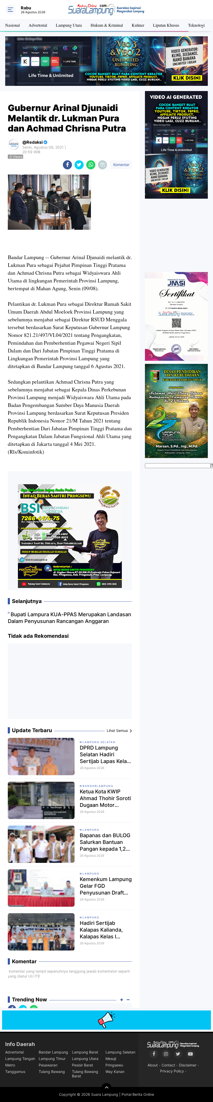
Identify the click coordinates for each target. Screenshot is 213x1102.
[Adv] (176, 144)
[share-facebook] (67, 164)
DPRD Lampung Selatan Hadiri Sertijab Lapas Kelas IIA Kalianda (105, 755)
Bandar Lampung (53, 1052)
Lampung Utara (69, 25)
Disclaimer (187, 1065)
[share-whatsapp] (90, 164)
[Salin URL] (102, 164)
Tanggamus (15, 1071)
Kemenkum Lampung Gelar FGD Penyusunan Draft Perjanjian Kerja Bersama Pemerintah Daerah (106, 886)
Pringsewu (114, 1065)
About (153, 1065)
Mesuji (110, 1058)
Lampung (91, 829)
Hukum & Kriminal (107, 25)
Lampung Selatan (99, 742)
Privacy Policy (172, 1071)
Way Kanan (114, 1071)
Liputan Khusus (166, 25)
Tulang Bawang (52, 1071)
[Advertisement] (70, 683)
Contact (168, 1065)
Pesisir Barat (82, 1065)
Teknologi (196, 25)
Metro (10, 1065)
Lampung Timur (52, 1058)
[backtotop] (106, 1088)
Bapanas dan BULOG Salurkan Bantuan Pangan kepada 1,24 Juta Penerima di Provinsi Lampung (105, 842)
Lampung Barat (85, 1052)
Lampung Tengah (20, 1058)
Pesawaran (48, 1065)
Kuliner (138, 25)
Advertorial (38, 25)
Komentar (120, 164)
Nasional (12, 25)
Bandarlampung (98, 785)
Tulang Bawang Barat (85, 1073)
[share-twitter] (79, 164)
